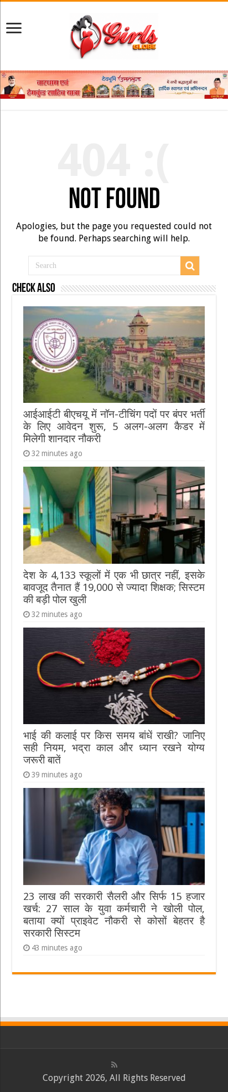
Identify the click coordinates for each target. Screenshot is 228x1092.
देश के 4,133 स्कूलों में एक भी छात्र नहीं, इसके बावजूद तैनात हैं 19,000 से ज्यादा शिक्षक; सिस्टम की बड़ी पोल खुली (114, 587)
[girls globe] (114, 34)
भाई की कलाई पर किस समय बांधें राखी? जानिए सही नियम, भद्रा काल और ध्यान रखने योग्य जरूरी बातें (114, 748)
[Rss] (114, 1064)
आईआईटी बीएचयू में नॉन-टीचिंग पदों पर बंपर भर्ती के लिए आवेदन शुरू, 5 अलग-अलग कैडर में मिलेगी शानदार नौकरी (114, 426)
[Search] (189, 265)
